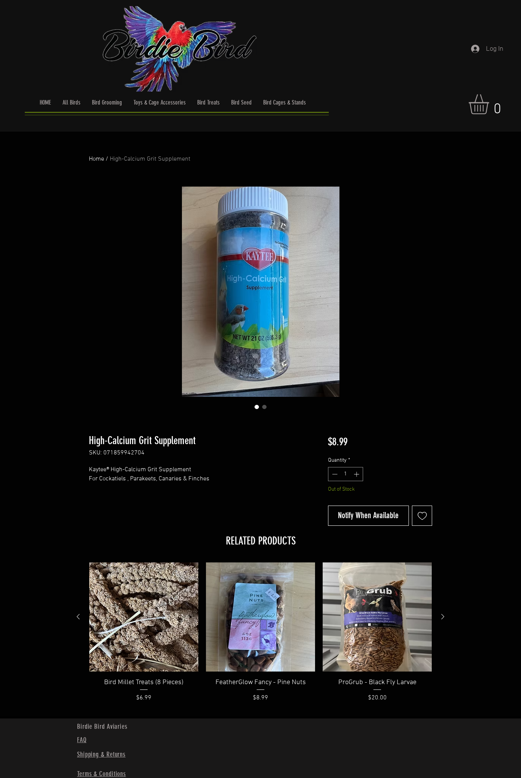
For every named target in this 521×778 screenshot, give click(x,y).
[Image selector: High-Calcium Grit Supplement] (256, 407)
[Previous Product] (78, 616)
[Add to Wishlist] (422, 516)
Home (96, 159)
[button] (490, 104)
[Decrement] (334, 474)
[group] (260, 637)
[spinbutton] (345, 474)
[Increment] (357, 474)
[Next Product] (442, 616)
